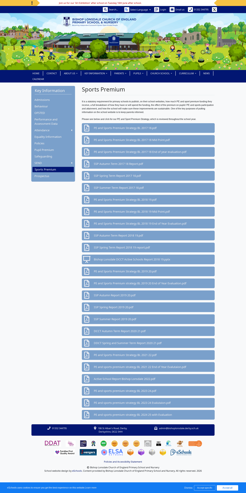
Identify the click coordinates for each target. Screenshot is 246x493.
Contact (52, 73)
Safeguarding (43, 156)
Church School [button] (160, 73)
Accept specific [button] (204, 488)
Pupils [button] (137, 73)
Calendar (38, 79)
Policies (39, 143)
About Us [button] (70, 73)
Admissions (42, 100)
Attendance (42, 130)
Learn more (91, 487)
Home (35, 73)
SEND (38, 163)
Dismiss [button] (188, 488)
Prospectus (41, 176)
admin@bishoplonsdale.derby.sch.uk (179, 428)
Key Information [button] (95, 73)
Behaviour (41, 106)
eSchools (77, 470)
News (206, 73)
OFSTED (39, 113)
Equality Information (48, 137)
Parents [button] (119, 73)
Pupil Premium (44, 150)
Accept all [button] (227, 488)
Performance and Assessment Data (46, 121)
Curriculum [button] (186, 73)
